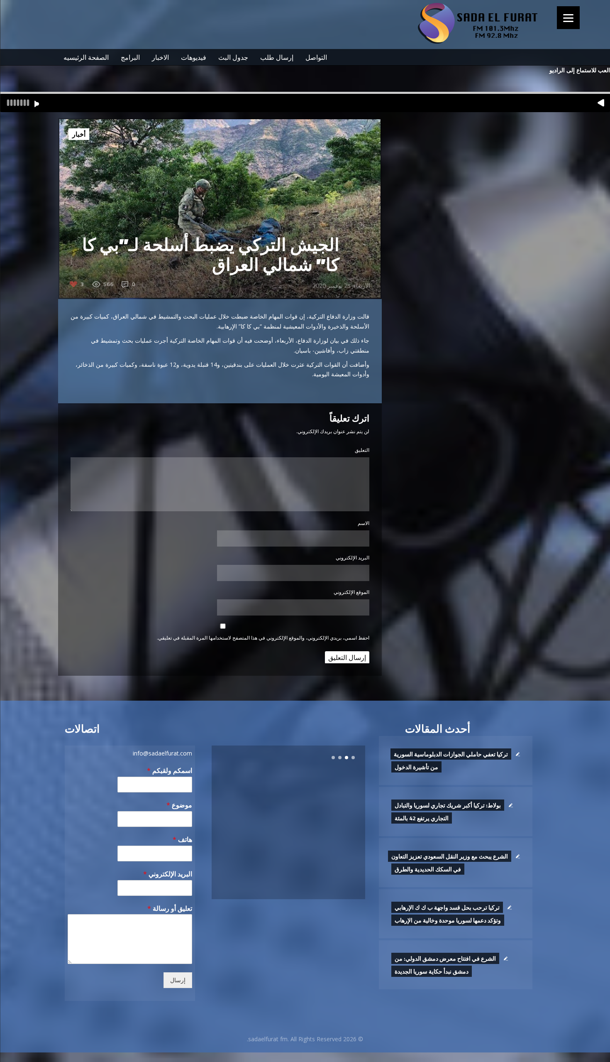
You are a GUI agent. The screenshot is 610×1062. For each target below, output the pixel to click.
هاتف (182, 839)
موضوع (179, 805)
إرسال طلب (276, 57)
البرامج (130, 57)
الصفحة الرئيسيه (86, 57)
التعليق (362, 450)
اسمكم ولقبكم (169, 770)
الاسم (363, 523)
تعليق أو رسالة (169, 908)
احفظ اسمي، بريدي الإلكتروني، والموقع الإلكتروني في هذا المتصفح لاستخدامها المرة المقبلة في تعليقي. (263, 637)
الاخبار (160, 57)
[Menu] (568, 17)
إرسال (177, 980)
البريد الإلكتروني (352, 557)
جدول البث (233, 57)
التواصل (316, 57)
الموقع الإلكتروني (351, 592)
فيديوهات (193, 57)
